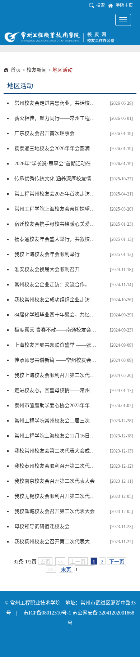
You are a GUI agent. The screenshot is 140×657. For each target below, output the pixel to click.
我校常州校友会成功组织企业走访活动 (55, 299)
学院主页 (124, 5)
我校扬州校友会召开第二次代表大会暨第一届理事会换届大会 (55, 541)
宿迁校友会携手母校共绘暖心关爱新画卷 (55, 224)
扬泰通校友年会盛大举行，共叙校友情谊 (55, 239)
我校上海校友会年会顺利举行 (47, 254)
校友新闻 (37, 70)
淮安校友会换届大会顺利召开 (47, 269)
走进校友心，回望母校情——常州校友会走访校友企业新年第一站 (55, 390)
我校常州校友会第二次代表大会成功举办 (55, 451)
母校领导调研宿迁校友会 (42, 526)
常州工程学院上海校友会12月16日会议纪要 (55, 435)
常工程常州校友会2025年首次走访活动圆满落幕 (55, 194)
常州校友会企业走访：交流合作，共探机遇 (55, 284)
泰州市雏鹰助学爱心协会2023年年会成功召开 (55, 405)
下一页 (116, 561)
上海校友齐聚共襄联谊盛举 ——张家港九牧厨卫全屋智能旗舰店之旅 (55, 345)
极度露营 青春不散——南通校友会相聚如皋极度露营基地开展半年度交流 (55, 330)
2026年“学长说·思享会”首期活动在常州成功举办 (55, 163)
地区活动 (62, 70)
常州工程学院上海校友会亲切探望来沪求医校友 (55, 209)
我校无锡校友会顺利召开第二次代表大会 (55, 496)
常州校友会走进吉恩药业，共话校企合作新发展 (55, 103)
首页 (16, 70)
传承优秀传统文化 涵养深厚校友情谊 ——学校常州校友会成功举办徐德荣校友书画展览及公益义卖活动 (55, 178)
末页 (66, 569)
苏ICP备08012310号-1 (48, 613)
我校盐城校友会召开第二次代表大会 (54, 511)
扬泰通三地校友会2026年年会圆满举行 (55, 148)
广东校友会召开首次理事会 (44, 133)
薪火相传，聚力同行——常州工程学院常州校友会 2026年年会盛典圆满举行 (55, 118)
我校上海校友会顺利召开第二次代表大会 (55, 375)
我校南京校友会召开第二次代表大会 (54, 481)
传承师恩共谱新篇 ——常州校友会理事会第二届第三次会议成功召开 (55, 360)
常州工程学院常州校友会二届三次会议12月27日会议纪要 (55, 420)
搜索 (100, 5)
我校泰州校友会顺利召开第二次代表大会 (55, 466)
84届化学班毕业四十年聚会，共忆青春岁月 (55, 315)
